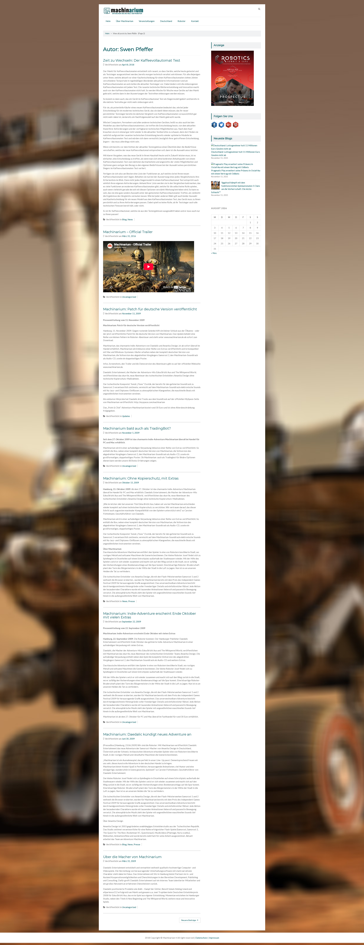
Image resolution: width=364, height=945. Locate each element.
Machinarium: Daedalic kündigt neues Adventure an (147, 734)
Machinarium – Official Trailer (128, 232)
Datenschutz (201, 937)
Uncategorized (129, 297)
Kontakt (195, 21)
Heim (108, 21)
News (130, 219)
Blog (124, 219)
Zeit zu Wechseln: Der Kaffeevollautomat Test (141, 60)
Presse (131, 601)
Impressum (214, 937)
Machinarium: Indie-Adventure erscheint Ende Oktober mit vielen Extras (149, 615)
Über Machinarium (124, 21)
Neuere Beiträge (188, 920)
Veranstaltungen (147, 21)
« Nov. (214, 253)
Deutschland (166, 21)
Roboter (182, 21)
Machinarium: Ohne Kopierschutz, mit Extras (141, 478)
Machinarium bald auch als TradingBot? (137, 428)
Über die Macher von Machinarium (132, 857)
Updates (126, 416)
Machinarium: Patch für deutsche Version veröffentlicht (150, 309)
